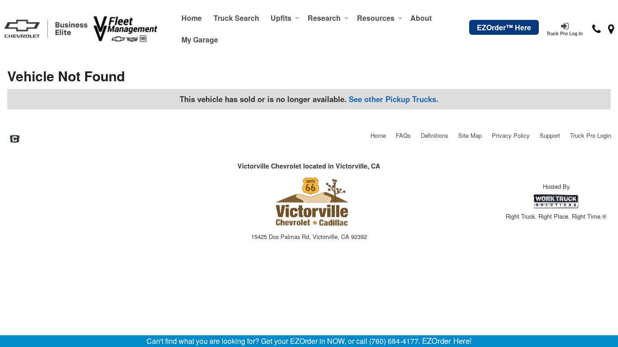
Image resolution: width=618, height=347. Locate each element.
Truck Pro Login (590, 135)
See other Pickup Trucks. (393, 99)
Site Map (470, 135)
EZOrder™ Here (504, 27)
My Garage (199, 39)
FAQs (403, 135)
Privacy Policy (511, 135)
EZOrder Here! (447, 340)
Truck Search (236, 18)
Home (191, 18)
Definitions (434, 135)
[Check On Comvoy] (15, 139)
